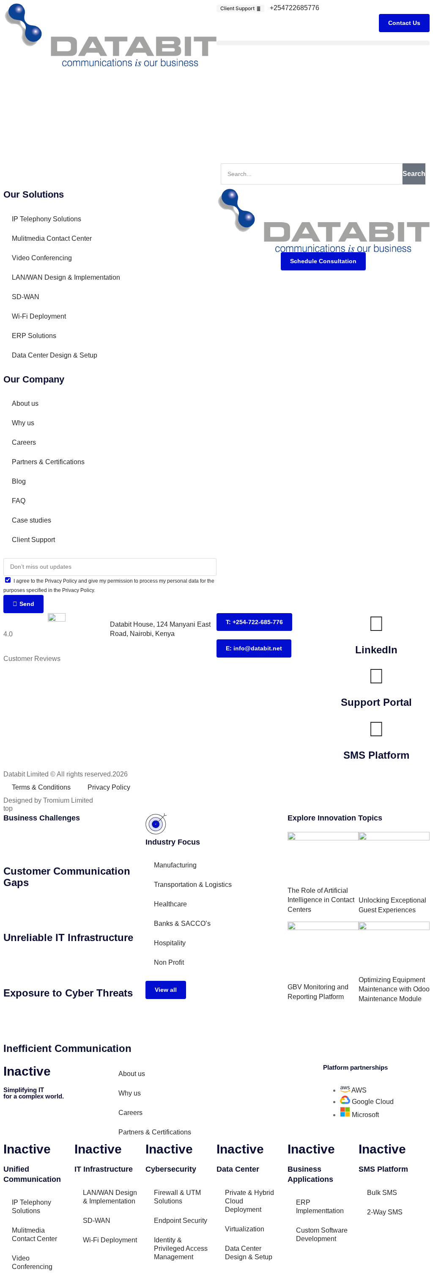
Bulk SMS (382, 1192)
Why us (23, 423)
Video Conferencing (42, 258)
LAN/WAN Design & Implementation (66, 277)
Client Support (33, 539)
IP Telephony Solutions (46, 219)
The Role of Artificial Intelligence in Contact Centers (321, 900)
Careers (24, 442)
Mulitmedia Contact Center (52, 238)
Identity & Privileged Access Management (181, 1248)
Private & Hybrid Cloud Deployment (249, 1201)
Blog (19, 481)
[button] (323, 43)
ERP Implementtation (320, 1206)
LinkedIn (376, 649)
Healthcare (170, 904)
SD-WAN (25, 296)
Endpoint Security (180, 1220)
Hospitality (170, 943)
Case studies (31, 520)
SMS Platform (376, 755)
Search (414, 173)
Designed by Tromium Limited (48, 800)
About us (25, 403)
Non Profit (169, 962)
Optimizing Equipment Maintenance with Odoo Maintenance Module (394, 989)
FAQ (18, 500)
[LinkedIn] (376, 623)
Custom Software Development (322, 1234)
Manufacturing (175, 865)
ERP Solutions (34, 335)
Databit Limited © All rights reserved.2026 (65, 774)
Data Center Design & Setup (54, 355)
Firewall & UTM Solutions (177, 1197)
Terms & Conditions (41, 787)
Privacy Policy (109, 787)
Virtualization (244, 1229)
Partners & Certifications (48, 461)
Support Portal (376, 702)
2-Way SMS (385, 1212)
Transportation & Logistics (193, 884)
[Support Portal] (376, 676)
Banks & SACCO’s (182, 923)
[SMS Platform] (376, 729)
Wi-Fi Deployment (39, 316)
